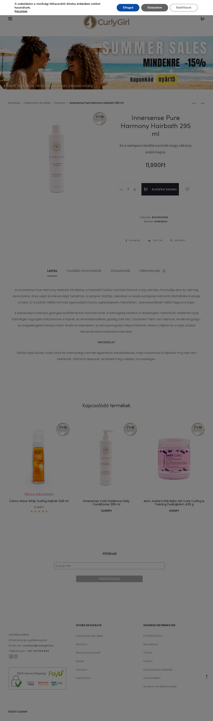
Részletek (21, 11)
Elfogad (128, 8)
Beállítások (183, 8)
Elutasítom (154, 8)
